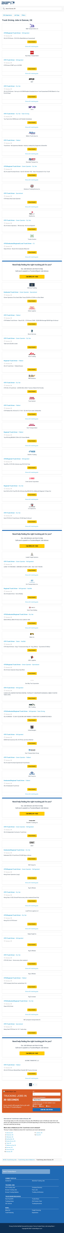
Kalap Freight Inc (32, 934)
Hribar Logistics (32, 311)
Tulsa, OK (8, 1143)
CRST (32, 845)
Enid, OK (38, 1135)
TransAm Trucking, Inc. (32, 822)
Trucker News (35, 1199)
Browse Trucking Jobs (11, 1189)
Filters (23, 15)
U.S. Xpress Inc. (32, 508)
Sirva (32, 109)
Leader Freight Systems (32, 557)
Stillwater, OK (9, 1137)
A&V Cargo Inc (32, 865)
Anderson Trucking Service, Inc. (32, 189)
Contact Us (8, 1180)
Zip (33, 1091)
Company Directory (37, 1187)
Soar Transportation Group (32, 753)
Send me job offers (46, 1109)
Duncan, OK (9, 1151)
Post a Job (35, 1189)
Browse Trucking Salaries (12, 1192)
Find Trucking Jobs (10, 1187)
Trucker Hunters (32, 239)
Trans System (32, 401)
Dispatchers (35, 1212)
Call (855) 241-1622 (32, 276)
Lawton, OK (39, 1132)
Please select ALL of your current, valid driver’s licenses (44, 1103)
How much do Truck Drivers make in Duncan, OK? (17, 1118)
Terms (35, 1226)
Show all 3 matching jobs (31, 46)
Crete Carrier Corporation (32, 481)
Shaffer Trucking (32, 454)
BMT (32, 82)
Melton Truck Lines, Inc (32, 136)
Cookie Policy (41, 1226)
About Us (7, 1210)
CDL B (42, 1106)
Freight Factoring (36, 1210)
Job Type (16, 15)
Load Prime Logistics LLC (32, 911)
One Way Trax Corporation (32, 683)
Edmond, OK (9, 1132)
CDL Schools (8, 1203)
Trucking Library (9, 1201)
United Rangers (32, 730)
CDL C (48, 1106)
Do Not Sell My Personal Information (23, 1226)
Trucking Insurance (37, 1203)
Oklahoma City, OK (11, 1145)
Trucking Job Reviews (37, 1192)
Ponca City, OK (10, 1149)
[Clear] (61, 8)
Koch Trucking (32, 356)
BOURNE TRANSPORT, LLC (32, 1060)
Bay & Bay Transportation (32, 55)
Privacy (11, 1226)
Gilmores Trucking (32, 288)
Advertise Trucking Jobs (38, 1180)
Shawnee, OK (9, 1135)
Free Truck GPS (9, 1199)
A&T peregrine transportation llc (32, 1019)
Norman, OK (9, 1147)
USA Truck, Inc (32, 776)
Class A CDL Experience (39, 1097)
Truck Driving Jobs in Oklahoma (26, 1159)
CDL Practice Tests (37, 1201)
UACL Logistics (32, 660)
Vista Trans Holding (32, 610)
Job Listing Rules (49, 1226)
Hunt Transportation (32, 428)
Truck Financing (9, 1212)
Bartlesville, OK (10, 1139)
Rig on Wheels (32, 973)
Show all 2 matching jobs (31, 73)
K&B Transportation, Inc (32, 28)
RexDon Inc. (32, 216)
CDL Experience (7, 15)
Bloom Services (32, 334)
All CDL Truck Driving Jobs (9, 1159)
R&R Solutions (32, 378)
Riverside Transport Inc (32, 162)
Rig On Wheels (32, 888)
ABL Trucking (32, 707)
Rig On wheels (32, 996)
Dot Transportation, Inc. (32, 584)
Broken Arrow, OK (10, 1141)
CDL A (35, 1106)
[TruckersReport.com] (8, 3)
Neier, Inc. (32, 637)
